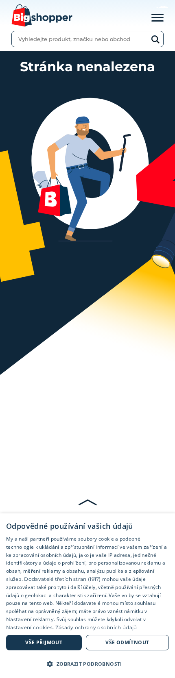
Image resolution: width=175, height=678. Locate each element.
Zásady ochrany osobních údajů (96, 627)
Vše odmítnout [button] (127, 642)
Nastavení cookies (29, 627)
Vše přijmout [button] (43, 642)
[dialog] (87, 595)
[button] (87, 664)
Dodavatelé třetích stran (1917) (62, 579)
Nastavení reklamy (30, 619)
